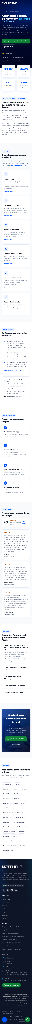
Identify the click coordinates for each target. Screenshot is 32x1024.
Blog (3, 908)
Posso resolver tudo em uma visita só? (15, 669)
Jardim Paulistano (9, 831)
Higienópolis (7, 817)
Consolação (20, 812)
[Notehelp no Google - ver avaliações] (16, 890)
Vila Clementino (8, 841)
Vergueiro (17, 798)
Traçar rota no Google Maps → (14, 370)
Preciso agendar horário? (14, 692)
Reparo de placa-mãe (12, 302)
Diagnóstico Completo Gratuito (11, 927)
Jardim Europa (8, 827)
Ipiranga (23, 845)
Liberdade (25, 789)
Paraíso (15, 789)
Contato (4, 918)
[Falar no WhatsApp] (27, 1019)
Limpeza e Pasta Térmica (9, 939)
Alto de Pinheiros (18, 803)
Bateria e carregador (11, 229)
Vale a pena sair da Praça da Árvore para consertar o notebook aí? (16, 647)
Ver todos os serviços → (19, 165)
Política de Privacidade (16, 1016)
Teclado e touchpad (11, 205)
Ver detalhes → (8, 191)
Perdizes (6, 836)
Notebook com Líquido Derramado (13, 936)
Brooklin (6, 808)
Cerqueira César (8, 850)
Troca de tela (9, 179)
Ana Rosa (17, 794)
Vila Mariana (7, 784)
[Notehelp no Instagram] (3, 890)
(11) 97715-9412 (18, 396)
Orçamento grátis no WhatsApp (17, 41)
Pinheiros (16, 836)
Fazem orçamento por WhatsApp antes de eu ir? (13, 678)
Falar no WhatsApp (12, 985)
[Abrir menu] (28, 3)
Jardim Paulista (22, 827)
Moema (21, 831)
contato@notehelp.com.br (12, 968)
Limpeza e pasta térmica (13, 278)
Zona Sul (6, 803)
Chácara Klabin (8, 812)
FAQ (3, 912)
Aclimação (6, 798)
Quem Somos (6, 902)
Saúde (18, 784)
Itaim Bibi (6, 822)
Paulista (5, 789)
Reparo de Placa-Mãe (8, 946)
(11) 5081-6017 (8, 47)
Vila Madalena (22, 841)
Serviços (4, 905)
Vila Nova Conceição (9, 845)
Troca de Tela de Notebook (10, 933)
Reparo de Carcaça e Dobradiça (11, 943)
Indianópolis (19, 817)
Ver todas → (25, 522)
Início (3, 11)
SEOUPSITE (22, 1021)
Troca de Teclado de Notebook (11, 949)
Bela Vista (6, 794)
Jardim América (19, 822)
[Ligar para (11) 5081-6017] (4, 1019)
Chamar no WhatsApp (17, 739)
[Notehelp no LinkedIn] (11, 890)
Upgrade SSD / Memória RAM (11, 930)
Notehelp (8, 1011)
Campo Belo (17, 808)
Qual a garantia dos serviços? (15, 685)
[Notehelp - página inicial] (9, 3)
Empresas (5, 915)
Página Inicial (6, 899)
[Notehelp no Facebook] (7, 890)
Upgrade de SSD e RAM (13, 253)
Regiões (8, 11)
